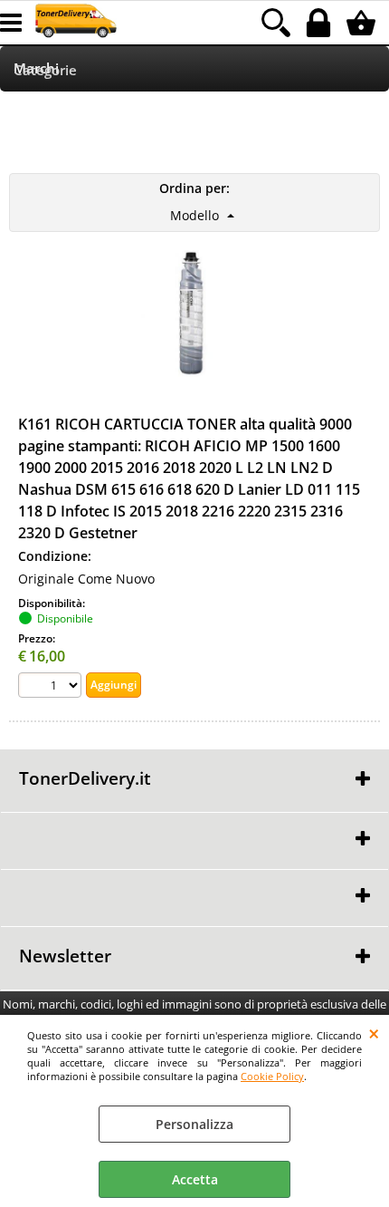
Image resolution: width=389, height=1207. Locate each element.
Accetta (195, 1179)
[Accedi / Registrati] (320, 22)
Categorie (45, 70)
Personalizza (194, 1124)
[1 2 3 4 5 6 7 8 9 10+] (52, 687)
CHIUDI (374, 1033)
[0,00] (363, 22)
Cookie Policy (272, 1076)
